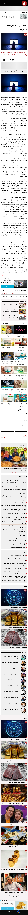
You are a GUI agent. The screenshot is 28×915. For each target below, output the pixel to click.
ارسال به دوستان (12, 296)
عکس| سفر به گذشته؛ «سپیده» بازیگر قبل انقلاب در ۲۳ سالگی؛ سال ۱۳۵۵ (14, 496)
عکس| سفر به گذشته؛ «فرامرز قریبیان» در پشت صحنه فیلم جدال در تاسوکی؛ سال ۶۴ (13, 534)
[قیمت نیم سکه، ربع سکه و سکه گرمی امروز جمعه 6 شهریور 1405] (14, 859)
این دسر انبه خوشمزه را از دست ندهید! (18, 547)
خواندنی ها (23, 301)
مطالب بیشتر (14, 897)
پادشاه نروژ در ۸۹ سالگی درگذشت (12, 668)
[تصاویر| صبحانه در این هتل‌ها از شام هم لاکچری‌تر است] (22, 305)
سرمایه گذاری (7, 908)
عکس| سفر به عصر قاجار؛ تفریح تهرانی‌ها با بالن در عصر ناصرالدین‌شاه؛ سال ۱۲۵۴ (15, 514)
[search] (5, 3)
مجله (25, 586)
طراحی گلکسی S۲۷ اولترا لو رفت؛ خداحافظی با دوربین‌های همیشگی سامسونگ (14, 510)
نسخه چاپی (3, 296)
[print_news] (11, 60)
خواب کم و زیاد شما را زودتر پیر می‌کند (18, 538)
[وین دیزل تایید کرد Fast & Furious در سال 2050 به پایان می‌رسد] (23, 663)
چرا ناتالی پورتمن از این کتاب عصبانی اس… (10, 709)
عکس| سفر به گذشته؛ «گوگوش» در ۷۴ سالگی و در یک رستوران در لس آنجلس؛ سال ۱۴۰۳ (14, 577)
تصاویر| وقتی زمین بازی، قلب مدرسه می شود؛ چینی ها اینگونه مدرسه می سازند (14, 492)
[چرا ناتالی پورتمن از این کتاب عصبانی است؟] (23, 710)
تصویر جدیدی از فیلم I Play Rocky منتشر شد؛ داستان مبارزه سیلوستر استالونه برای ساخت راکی (14, 544)
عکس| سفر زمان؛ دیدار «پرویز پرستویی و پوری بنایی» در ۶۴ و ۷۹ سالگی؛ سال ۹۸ (13, 581)
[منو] (2, 3)
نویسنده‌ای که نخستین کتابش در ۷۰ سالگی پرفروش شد (15, 489)
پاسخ (2, 437)
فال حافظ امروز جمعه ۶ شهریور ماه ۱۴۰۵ (18, 560)
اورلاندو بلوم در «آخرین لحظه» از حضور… (10, 680)
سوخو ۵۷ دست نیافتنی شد (20, 500)
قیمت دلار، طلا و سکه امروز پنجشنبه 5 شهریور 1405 (16, 627)
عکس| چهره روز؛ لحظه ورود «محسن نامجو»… (9, 703)
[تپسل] (1, 278)
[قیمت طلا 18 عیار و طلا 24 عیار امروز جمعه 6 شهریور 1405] (14, 793)
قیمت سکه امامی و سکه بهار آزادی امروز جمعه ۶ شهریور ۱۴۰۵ (14, 568)
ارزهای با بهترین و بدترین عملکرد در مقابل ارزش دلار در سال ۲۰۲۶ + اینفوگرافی (14, 530)
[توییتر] (3, 291)
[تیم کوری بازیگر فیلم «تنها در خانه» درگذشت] (23, 692)
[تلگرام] (6, 291)
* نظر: (26, 423)
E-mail (25, 418)
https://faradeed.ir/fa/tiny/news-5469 (8, 293)
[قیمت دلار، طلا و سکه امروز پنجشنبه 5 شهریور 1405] (14, 617)
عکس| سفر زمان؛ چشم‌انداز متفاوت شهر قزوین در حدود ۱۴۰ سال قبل (13, 506)
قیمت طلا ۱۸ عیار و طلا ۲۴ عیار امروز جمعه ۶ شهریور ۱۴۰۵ (15, 563)
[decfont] (2, 60)
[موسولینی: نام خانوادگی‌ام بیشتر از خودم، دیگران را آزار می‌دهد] (23, 687)
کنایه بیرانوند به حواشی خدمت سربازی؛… (10, 697)
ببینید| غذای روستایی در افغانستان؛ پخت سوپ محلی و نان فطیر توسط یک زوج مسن (10, 311)
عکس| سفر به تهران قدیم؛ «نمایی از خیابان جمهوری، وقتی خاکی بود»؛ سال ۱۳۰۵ (13, 522)
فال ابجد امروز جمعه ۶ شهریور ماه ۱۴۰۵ (18, 555)
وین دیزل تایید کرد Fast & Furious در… (10, 662)
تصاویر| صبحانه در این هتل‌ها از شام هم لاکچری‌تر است (15, 480)
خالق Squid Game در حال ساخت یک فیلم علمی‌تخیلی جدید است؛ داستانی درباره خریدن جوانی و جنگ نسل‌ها (14, 518)
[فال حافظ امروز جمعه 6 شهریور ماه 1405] (14, 637)
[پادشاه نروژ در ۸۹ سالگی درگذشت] (23, 669)
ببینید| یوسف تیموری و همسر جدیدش (18, 566)
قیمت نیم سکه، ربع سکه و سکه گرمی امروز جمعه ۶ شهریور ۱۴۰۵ (14, 571)
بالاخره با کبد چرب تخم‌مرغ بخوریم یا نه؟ (18, 502)
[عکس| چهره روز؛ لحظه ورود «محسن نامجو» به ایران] (23, 704)
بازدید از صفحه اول (21, 296)
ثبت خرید (7, 286)
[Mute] (17, 286)
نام (26, 413)
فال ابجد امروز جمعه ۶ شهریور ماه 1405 (19, 607)
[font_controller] (6, 60)
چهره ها (24, 652)
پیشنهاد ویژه (23, 445)
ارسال (14, 431)
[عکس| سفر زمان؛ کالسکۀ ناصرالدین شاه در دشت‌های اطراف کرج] (22, 317)
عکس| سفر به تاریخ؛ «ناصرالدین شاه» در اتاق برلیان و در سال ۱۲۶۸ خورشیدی (14, 526)
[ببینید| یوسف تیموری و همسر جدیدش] (23, 675)
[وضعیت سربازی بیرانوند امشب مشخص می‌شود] (23, 657)
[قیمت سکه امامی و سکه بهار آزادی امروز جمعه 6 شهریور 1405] (14, 835)
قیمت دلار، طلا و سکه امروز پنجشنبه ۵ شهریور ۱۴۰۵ (16, 558)
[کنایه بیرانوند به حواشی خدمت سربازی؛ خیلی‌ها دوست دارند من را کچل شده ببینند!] (23, 698)
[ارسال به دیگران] (13, 60)
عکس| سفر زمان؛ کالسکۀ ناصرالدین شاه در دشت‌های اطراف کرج (10, 316)
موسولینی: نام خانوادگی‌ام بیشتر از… (11, 686)
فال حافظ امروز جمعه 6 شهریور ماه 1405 (18, 647)
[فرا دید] (24, 3)
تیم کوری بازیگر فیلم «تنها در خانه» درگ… (10, 691)
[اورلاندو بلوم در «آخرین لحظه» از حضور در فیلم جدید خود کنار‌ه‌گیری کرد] (23, 681)
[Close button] (27, 900)
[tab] (15, 472)
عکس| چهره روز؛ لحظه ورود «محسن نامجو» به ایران (16, 573)
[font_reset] (4, 60)
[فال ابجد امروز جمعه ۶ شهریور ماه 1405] (14, 597)
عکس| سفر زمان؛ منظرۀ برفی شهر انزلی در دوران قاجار (15, 540)
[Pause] (15, 286)
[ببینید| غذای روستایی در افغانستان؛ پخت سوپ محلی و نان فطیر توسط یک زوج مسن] (22, 311)
